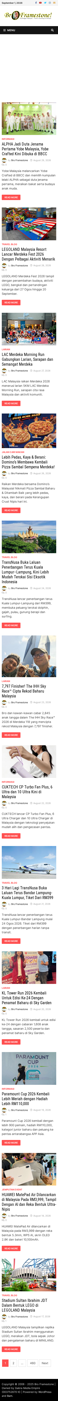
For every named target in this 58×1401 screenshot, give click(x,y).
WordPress (44, 1392)
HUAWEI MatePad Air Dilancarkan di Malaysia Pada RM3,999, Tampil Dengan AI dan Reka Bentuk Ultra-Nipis (29, 1202)
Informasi (8, 139)
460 (32, 1363)
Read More (11, 197)
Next (45, 1363)
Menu (11, 30)
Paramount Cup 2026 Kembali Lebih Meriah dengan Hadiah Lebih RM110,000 (25, 1099)
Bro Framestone (19, 160)
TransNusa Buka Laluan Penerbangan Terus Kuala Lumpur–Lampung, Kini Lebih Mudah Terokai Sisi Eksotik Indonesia (25, 572)
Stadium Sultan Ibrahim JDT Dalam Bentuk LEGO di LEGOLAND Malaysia (24, 1305)
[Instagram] (50, 2)
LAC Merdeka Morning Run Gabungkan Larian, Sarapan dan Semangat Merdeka (27, 359)
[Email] (54, 2)
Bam (9, 1395)
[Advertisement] (29, 65)
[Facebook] (36, 2)
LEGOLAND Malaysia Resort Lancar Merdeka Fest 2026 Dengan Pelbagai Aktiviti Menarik (28, 254)
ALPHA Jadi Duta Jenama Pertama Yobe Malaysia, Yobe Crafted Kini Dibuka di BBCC (25, 149)
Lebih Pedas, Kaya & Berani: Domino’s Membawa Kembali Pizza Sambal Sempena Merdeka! (28, 462)
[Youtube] (40, 2)
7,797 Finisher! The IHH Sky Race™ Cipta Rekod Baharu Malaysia (24, 691)
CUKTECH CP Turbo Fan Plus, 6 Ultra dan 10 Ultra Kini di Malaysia (27, 792)
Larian (6, 349)
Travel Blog (9, 244)
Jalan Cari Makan (13, 452)
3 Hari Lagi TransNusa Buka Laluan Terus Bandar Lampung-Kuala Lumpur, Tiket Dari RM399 (27, 893)
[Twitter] (45, 2)
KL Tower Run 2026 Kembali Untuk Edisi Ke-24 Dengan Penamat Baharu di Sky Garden (27, 998)
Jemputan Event (12, 1189)
